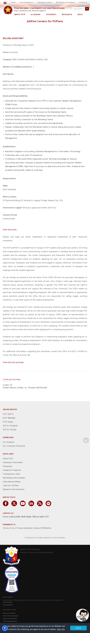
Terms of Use (9, 528)
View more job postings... (14, 362)
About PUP (19, 14)
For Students (8, 442)
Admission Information (13, 462)
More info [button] (61, 629)
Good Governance (26, 2)
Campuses (7, 466)
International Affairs (12, 481)
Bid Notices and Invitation (65, 2)
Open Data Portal (8, 605)
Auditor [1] (7, 385)
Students (51, 14)
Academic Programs (12, 470)
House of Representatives (10, 621)
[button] (4, 628)
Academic (36, 14)
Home (13, 2)
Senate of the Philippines (10, 618)
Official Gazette (7, 602)
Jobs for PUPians (11, 485)
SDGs (80, 14)
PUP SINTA (8, 414)
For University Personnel (14, 446)
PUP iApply (8, 422)
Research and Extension (13, 489)
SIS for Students (10, 425)
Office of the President (9, 613)
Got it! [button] (78, 628)
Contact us (83, 2)
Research (67, 14)
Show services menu (86, 440)
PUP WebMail (9, 418)
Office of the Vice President (10, 616)
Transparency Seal (44, 2)
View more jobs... (10, 229)
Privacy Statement (24, 528)
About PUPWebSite (42, 528)
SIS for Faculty (9, 429)
